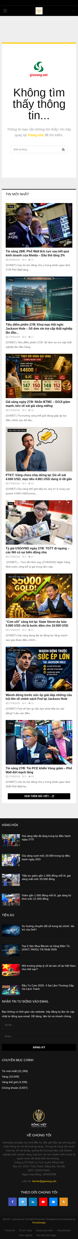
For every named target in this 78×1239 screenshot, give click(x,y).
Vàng (11, 206)
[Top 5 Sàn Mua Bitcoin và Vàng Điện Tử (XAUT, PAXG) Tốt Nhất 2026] (11, 950)
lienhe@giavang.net (44, 1181)
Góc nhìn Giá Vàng (17, 430)
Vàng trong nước (44, 1230)
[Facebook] (12, 1202)
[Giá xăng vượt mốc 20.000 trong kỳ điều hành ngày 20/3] (11, 860)
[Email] (53, 1202)
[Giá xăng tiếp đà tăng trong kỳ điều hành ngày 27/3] (11, 840)
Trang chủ (35, 135)
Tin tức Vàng (25, 1230)
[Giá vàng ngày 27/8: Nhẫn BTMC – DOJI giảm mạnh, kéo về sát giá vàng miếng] (39, 376)
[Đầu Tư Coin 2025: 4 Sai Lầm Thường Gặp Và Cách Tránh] (11, 990)
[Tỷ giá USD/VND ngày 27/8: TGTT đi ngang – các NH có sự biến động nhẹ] (39, 522)
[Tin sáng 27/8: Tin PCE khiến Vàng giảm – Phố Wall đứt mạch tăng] (39, 742)
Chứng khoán (10, 1087)
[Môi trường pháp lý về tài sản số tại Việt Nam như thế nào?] (11, 970)
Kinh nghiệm (25, 1235)
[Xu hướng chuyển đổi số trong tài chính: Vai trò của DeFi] (11, 930)
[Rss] (63, 1202)
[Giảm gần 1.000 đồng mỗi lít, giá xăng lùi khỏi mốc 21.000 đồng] (11, 900)
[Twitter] (23, 1202)
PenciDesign (39, 1222)
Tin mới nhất (17, 194)
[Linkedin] (33, 1202)
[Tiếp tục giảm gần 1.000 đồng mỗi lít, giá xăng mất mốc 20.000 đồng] (11, 880)
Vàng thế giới (10, 1082)
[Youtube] (43, 1202)
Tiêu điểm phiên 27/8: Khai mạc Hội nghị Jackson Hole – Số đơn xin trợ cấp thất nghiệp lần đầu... (39, 328)
